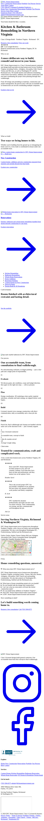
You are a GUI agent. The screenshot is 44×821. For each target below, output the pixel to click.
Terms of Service (17, 815)
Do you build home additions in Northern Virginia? (19, 591)
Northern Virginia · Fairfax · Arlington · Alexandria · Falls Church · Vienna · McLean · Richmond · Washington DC (21, 817)
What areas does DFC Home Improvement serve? (19, 569)
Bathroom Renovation (32, 773)
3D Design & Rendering (26, 775)
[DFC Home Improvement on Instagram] (22, 704)
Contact (11, 5)
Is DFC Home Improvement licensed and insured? (19, 594)
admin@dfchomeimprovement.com (12, 14)
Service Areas (5, 11)
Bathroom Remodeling (12, 275)
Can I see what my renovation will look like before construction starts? (18, 588)
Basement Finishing (11, 281)
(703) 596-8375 (6, 7)
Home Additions (10, 279)
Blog (6, 5)
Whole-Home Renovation (9, 775)
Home (3, 9)
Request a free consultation (9, 43)
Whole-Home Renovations (13, 277)
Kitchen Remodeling (11, 273)
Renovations (17, 3)
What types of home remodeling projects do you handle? (21, 583)
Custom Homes (6, 773)
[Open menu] (32, 7)
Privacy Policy (5, 815)
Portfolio (24, 3)
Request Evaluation (17, 7)
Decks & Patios (10, 284)
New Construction (7, 3)
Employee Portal (6, 13)
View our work (23, 43)
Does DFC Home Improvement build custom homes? (20, 592)
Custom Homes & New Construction (17, 282)
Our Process (32, 3)
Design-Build (38, 775)
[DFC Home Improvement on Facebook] (22, 747)
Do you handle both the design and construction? (18, 585)
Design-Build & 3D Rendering (15, 286)
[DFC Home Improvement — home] (10, 2)
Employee (27, 7)
